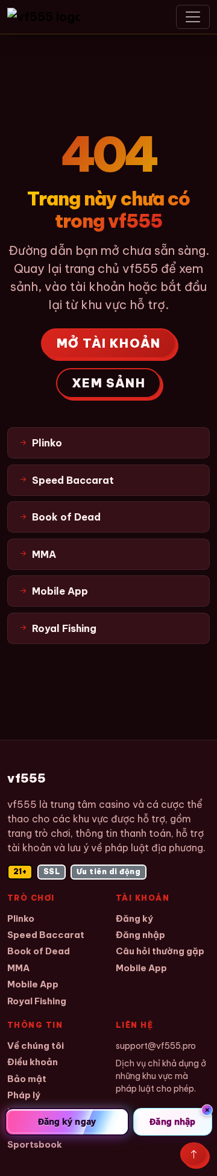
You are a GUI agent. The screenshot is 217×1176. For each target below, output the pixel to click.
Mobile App (32, 984)
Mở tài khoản (108, 343)
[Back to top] (193, 1154)
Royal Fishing (36, 1001)
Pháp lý (23, 1095)
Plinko (20, 918)
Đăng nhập (140, 934)
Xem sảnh (108, 382)
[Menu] (193, 17)
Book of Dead (38, 951)
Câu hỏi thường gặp (160, 951)
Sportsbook (34, 1144)
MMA (18, 968)
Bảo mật (26, 1078)
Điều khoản (32, 1062)
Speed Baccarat (45, 934)
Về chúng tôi (35, 1045)
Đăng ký (134, 918)
